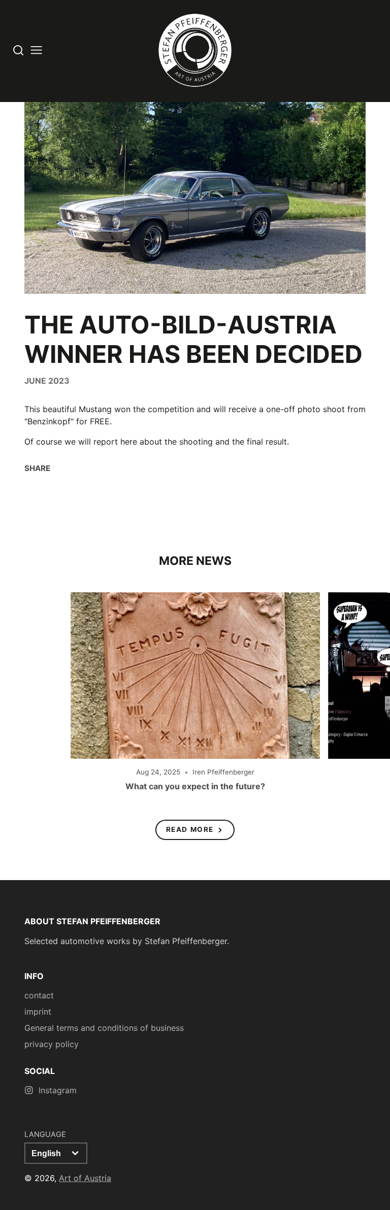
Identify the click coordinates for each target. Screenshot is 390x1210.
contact (39, 995)
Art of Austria (85, 1178)
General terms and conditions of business (104, 1028)
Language (45, 1134)
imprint (37, 1011)
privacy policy (51, 1044)
